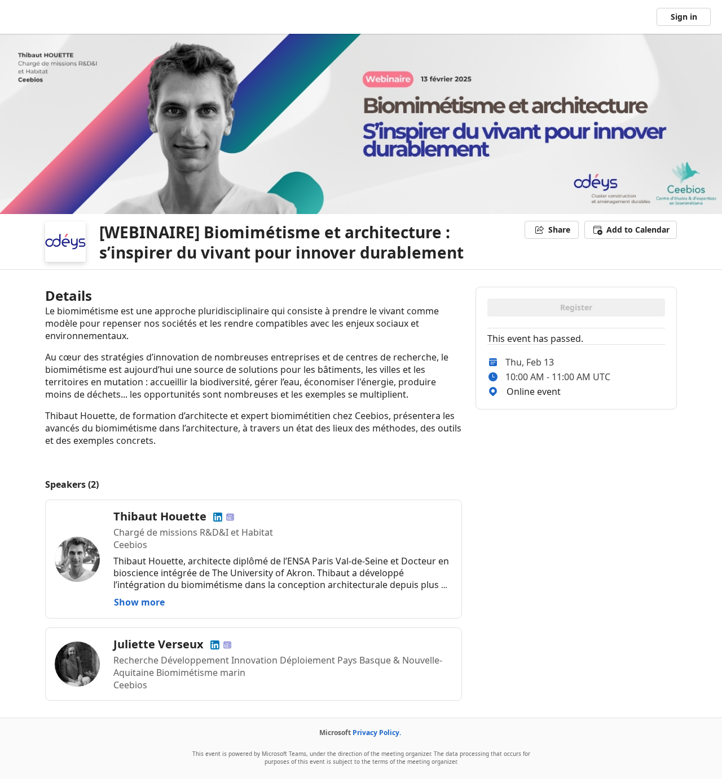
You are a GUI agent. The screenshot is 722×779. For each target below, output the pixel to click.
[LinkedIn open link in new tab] (217, 516)
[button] (630, 230)
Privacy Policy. (377, 732)
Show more (139, 602)
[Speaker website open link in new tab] (230, 516)
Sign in (684, 16)
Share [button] (559, 229)
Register (576, 307)
